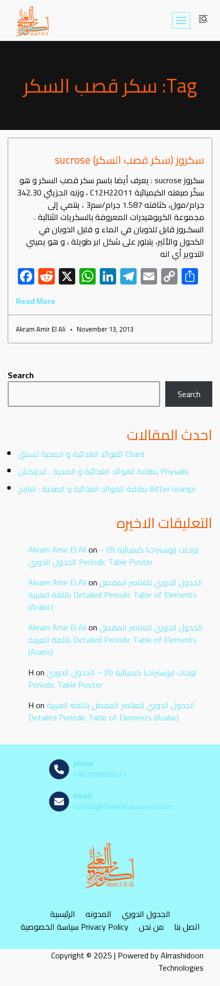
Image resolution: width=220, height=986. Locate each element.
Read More (35, 301)
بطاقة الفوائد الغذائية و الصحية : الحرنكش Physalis (103, 471)
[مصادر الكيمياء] (32, 20)
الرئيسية (62, 913)
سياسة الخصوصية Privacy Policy (74, 926)
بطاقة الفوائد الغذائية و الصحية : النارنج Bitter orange (107, 488)
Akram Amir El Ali (57, 549)
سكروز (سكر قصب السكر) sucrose (129, 160)
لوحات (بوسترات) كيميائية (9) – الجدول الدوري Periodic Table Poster (113, 555)
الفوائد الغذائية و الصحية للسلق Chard (81, 454)
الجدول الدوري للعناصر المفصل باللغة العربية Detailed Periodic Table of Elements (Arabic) (115, 595)
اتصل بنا (187, 926)
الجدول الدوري (146, 913)
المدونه (98, 913)
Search (21, 375)
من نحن (151, 926)
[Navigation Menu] (181, 20)
